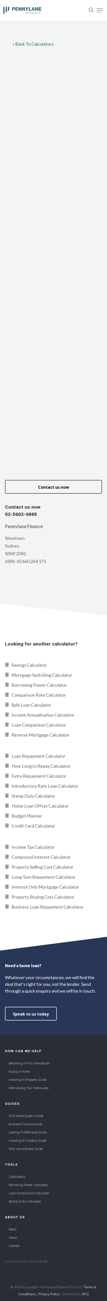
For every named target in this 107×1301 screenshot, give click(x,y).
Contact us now (53, 487)
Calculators (17, 1177)
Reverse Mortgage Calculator (40, 735)
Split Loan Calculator (31, 705)
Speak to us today (31, 1014)
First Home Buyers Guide (26, 1116)
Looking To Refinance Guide (28, 1132)
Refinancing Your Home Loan (29, 1088)
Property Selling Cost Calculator (42, 867)
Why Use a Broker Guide (26, 1149)
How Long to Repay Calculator (41, 766)
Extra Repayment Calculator (38, 776)
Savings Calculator (29, 665)
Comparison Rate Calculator (38, 695)
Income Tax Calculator (33, 847)
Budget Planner (26, 816)
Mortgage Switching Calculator (41, 675)
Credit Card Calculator (33, 826)
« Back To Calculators (33, 44)
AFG (85, 1294)
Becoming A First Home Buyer (29, 1063)
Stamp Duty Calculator (33, 796)
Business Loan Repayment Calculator (47, 907)
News (13, 1229)
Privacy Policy (48, 1294)
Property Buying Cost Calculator (42, 897)
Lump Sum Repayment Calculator (43, 877)
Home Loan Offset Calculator (40, 806)
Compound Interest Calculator (41, 857)
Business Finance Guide (25, 1124)
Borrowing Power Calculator (39, 685)
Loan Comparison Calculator (38, 725)
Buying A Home (19, 1071)
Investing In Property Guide (27, 1080)
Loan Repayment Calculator (38, 756)
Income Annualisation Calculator (42, 715)
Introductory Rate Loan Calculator (44, 786)
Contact (14, 1246)
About (13, 1237)
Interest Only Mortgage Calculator (45, 887)
